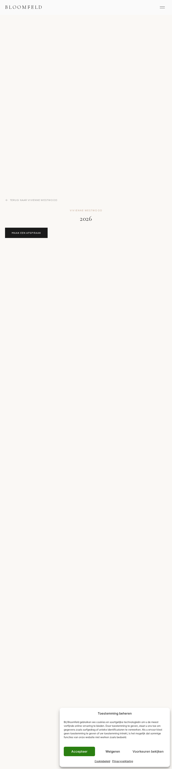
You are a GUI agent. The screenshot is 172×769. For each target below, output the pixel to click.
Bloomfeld (24, 7)
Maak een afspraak (26, 232)
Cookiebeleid (102, 761)
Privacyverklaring (122, 761)
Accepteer (79, 751)
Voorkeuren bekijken (148, 751)
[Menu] (162, 7)
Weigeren (113, 751)
